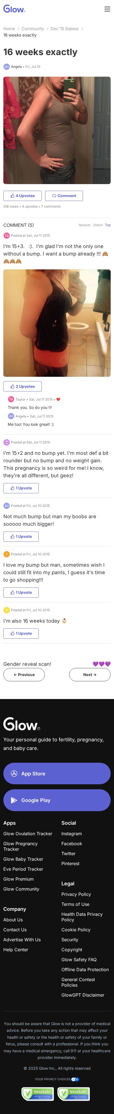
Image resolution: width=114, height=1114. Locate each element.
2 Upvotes (25, 386)
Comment (67, 195)
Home (9, 28)
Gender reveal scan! (27, 664)
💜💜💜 (101, 664)
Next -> (90, 674)
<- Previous (24, 674)
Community (33, 28)
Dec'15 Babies (65, 28)
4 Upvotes (25, 195)
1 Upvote (24, 488)
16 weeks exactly (20, 35)
